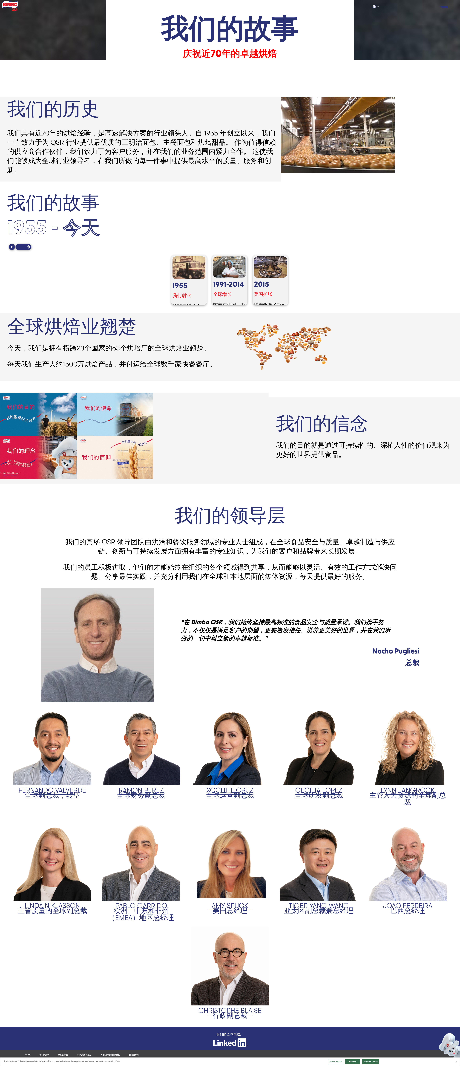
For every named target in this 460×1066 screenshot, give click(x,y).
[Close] (456, 1061)
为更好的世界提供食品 (110, 1055)
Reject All (352, 1061)
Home (27, 1055)
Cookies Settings (335, 1061)
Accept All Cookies (371, 1061)
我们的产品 (63, 1055)
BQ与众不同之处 (84, 1055)
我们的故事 (44, 1055)
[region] (230, 1061)
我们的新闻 (134, 1055)
